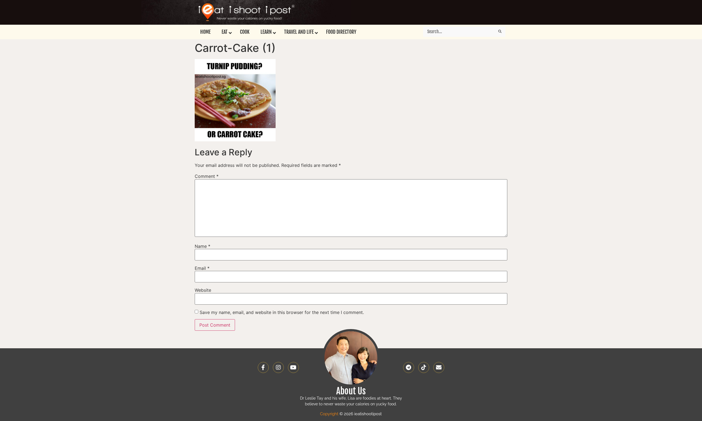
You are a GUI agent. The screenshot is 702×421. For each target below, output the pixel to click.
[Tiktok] (423, 367)
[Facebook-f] (263, 367)
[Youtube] (293, 367)
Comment (207, 176)
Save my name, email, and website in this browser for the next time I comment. (282, 312)
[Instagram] (278, 367)
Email (202, 268)
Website (203, 290)
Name (202, 246)
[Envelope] (438, 367)
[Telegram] (408, 367)
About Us (351, 391)
